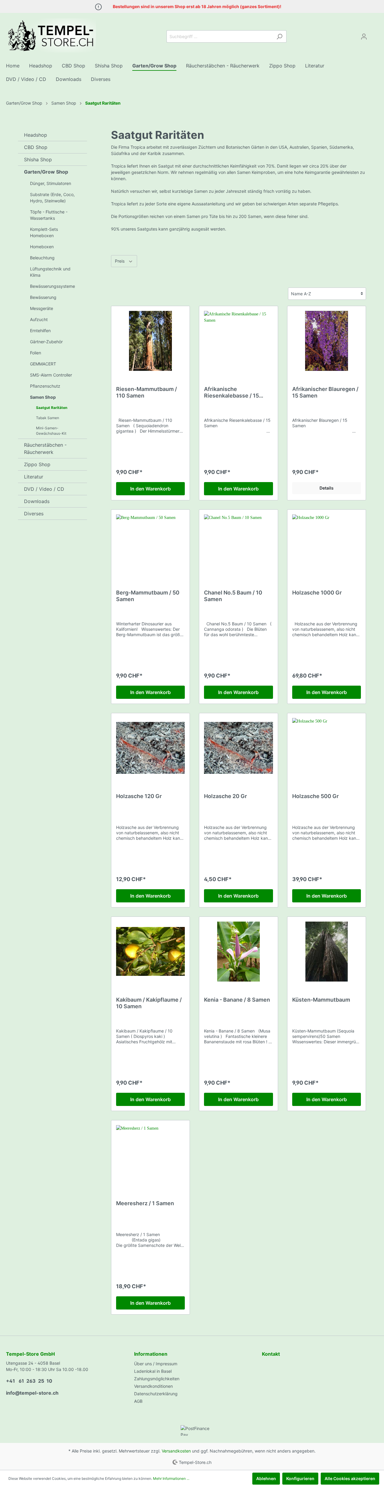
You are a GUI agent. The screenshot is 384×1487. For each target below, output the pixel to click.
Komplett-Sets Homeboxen (44, 232)
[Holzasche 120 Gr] (150, 748)
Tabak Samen (47, 418)
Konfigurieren (300, 1478)
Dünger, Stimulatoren (50, 183)
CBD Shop (35, 147)
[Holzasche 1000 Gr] (326, 544)
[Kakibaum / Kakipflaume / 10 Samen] (150, 952)
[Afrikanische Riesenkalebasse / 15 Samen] (238, 341)
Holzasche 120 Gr (139, 796)
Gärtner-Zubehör (46, 341)
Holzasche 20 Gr (225, 796)
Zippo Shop (37, 464)
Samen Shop (43, 397)
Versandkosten (176, 1450)
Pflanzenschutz (45, 386)
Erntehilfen (40, 330)
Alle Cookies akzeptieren (350, 1478)
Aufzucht (39, 319)
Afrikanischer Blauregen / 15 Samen (325, 392)
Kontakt (271, 1354)
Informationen (150, 1354)
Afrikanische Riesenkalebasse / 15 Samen (231, 392)
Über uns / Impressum (155, 1363)
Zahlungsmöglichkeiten (156, 1378)
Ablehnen (266, 1478)
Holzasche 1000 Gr (317, 592)
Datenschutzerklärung (156, 1393)
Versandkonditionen (153, 1386)
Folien (35, 352)
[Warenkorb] (374, 34)
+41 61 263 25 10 (29, 1381)
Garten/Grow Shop (46, 172)
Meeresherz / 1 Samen (145, 1203)
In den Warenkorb (150, 489)
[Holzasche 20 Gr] (238, 748)
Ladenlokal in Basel (153, 1371)
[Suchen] (279, 36)
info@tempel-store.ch (32, 1393)
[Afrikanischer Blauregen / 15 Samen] (326, 341)
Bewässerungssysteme (52, 286)
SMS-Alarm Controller (51, 374)
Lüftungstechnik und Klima (50, 272)
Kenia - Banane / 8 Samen (237, 1000)
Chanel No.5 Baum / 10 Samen (233, 595)
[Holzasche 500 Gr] (326, 748)
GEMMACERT (43, 363)
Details (327, 487)
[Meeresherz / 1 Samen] (150, 1155)
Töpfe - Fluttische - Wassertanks (49, 215)
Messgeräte (41, 308)
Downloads (37, 501)
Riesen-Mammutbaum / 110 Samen (146, 392)
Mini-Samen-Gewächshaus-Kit (51, 431)
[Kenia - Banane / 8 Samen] (238, 952)
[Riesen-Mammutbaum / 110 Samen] (150, 341)
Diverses (34, 514)
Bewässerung (43, 297)
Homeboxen (42, 246)
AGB (138, 1401)
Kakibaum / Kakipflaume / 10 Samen (149, 1003)
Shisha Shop (38, 159)
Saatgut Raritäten (51, 407)
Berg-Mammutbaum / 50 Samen (147, 595)
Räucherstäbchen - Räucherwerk (45, 448)
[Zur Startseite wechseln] (51, 35)
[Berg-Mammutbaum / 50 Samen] (150, 544)
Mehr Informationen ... (171, 1478)
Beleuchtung (42, 257)
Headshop (35, 135)
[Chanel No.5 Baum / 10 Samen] (238, 544)
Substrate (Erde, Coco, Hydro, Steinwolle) (52, 197)
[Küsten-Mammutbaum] (326, 952)
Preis (120, 261)
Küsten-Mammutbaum (321, 1000)
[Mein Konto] (364, 36)
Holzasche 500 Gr (315, 796)
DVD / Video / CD (44, 489)
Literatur (33, 477)
